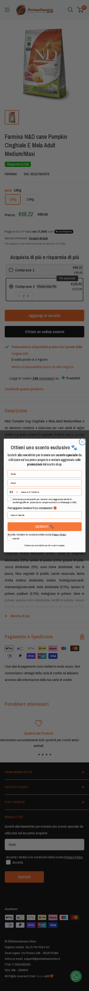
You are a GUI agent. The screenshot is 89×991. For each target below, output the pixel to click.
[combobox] (13, 492)
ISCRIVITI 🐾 (44, 526)
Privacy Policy (59, 534)
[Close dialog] (82, 442)
